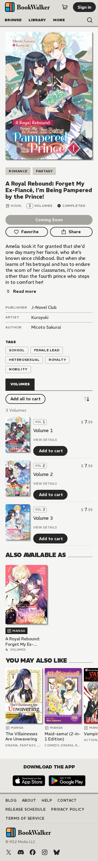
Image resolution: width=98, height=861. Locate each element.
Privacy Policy (67, 809)
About (29, 800)
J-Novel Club (44, 307)
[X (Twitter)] (8, 852)
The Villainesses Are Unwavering (21, 736)
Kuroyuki (39, 317)
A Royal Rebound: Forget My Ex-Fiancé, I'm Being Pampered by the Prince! (22, 641)
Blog (11, 800)
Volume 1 (43, 430)
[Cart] (65, 7)
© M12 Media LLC (20, 842)
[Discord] (20, 852)
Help (47, 800)
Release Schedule (25, 809)
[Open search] (90, 20)
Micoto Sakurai (46, 327)
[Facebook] (32, 852)
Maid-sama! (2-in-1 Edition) (63, 736)
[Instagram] (44, 852)
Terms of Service (24, 818)
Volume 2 (43, 474)
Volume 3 (43, 518)
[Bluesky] (56, 852)
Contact (67, 800)
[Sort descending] (87, 399)
